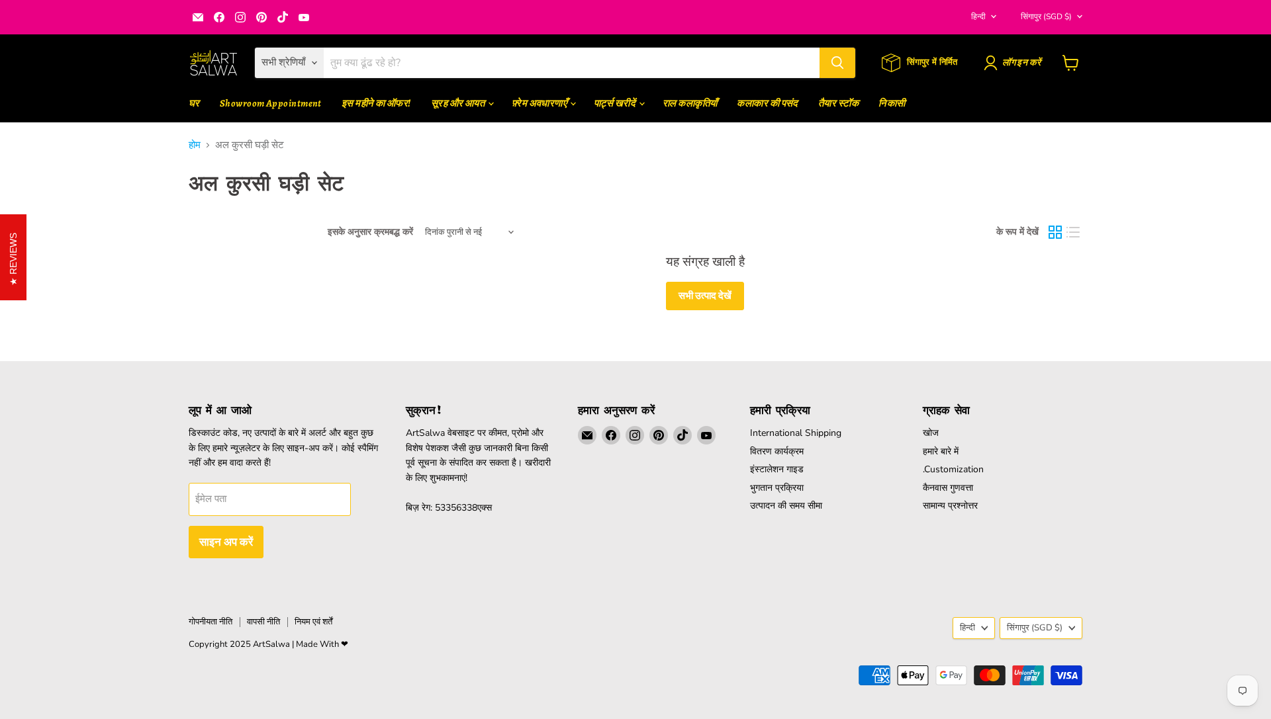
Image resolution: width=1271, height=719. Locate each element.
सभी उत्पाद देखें (705, 296)
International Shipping (795, 433)
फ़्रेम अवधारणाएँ (540, 103)
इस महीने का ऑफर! (376, 103)
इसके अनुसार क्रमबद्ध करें (370, 232)
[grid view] (1055, 232)
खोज (931, 433)
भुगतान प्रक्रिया (777, 488)
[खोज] (837, 63)
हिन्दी (978, 16)
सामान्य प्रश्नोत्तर (950, 505)
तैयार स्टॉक (838, 103)
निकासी (891, 103)
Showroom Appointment (271, 103)
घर (194, 103)
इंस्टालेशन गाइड (777, 469)
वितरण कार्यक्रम (777, 451)
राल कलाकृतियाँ (690, 103)
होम (195, 145)
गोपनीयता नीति (210, 622)
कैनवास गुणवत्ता (948, 488)
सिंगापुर (1046, 16)
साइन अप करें (226, 541)
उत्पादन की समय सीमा (786, 505)
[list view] (1073, 232)
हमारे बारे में (941, 451)
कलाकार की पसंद (767, 103)
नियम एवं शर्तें (313, 622)
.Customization (953, 469)
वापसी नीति (263, 622)
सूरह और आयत (459, 103)
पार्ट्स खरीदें (615, 103)
